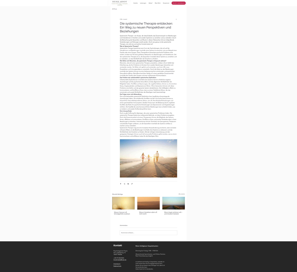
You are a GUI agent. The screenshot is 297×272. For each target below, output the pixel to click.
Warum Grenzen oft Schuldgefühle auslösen (122, 213)
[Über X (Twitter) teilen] (124, 183)
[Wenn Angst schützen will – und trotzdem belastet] (173, 203)
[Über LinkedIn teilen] (128, 183)
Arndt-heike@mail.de (119, 260)
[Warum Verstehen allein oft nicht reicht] (148, 203)
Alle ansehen (182, 194)
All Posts (114, 9)
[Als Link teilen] (132, 183)
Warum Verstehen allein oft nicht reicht (148, 213)
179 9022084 (120, 258)
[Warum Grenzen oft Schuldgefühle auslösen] (123, 203)
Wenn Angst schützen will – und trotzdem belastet (173, 213)
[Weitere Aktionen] (176, 19)
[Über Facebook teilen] (120, 183)
